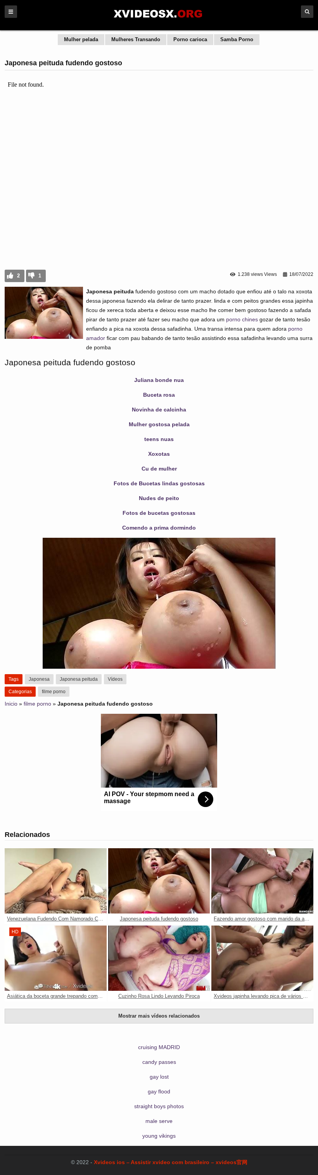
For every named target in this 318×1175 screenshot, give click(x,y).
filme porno (54, 691)
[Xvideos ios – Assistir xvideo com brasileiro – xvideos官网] (159, 20)
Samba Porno (236, 39)
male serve (159, 1121)
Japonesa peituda (79, 679)
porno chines (242, 319)
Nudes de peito (159, 498)
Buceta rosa (159, 395)
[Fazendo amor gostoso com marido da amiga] (262, 881)
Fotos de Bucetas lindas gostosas (159, 483)
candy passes (159, 1062)
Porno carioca (190, 39)
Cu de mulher (159, 468)
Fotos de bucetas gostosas (159, 513)
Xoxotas (159, 454)
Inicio (11, 704)
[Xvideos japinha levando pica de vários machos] (262, 958)
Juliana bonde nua (159, 380)
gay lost (159, 1077)
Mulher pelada (81, 39)
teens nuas (159, 439)
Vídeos (115, 679)
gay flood (159, 1091)
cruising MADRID (159, 1047)
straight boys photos (159, 1106)
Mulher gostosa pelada (159, 424)
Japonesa (39, 679)
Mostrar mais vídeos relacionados (159, 1016)
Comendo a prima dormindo (159, 528)
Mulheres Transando (135, 39)
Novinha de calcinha (159, 409)
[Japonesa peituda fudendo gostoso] (159, 881)
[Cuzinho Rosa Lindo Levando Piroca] (159, 958)
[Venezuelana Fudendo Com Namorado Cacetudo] (56, 881)
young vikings (159, 1136)
